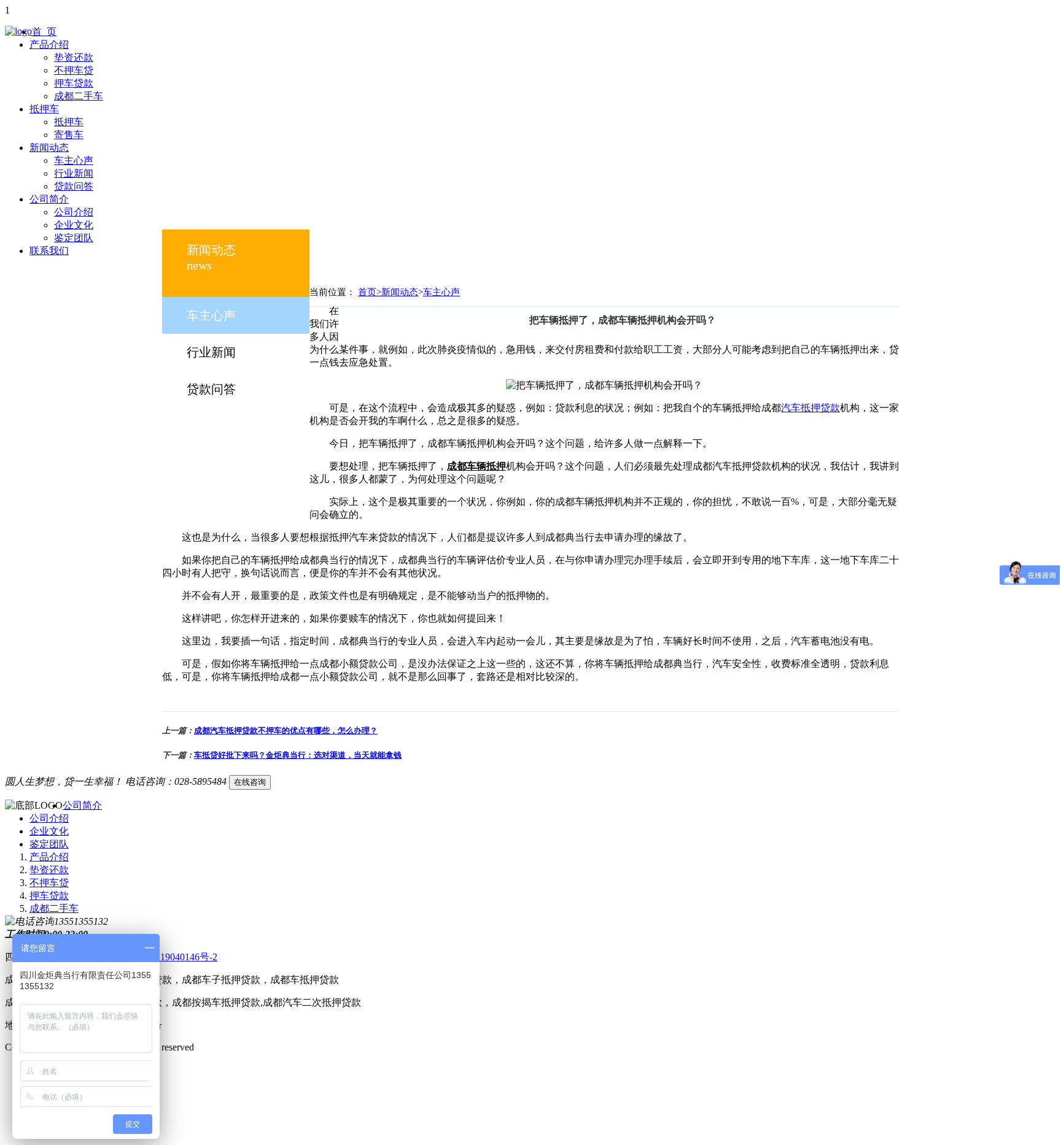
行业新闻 (73, 173)
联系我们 (49, 250)
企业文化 (73, 225)
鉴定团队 (73, 238)
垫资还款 (73, 57)
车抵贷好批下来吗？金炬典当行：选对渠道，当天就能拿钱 (298, 755)
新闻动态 (49, 147)
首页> (369, 292)
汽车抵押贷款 (810, 408)
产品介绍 (49, 44)
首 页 (44, 31)
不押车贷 (73, 70)
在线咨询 (250, 782)
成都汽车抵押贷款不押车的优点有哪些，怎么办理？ (286, 730)
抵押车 (44, 109)
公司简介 (49, 199)
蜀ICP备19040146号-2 (171, 957)
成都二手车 (78, 96)
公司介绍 (73, 212)
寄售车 (69, 134)
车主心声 (73, 160)
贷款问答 (73, 186)
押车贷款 (73, 83)
